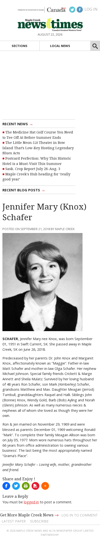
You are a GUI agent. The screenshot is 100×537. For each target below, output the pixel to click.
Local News (60, 46)
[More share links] (45, 486)
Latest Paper (14, 521)
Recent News (17, 123)
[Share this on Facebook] (6, 486)
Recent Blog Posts (23, 190)
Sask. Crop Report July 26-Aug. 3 (32, 169)
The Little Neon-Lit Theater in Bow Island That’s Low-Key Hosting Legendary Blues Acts (38, 148)
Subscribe (39, 521)
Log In (91, 9)
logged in (31, 502)
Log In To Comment (79, 515)
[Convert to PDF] (35, 486)
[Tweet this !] (16, 486)
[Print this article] (26, 486)
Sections (19, 46)
